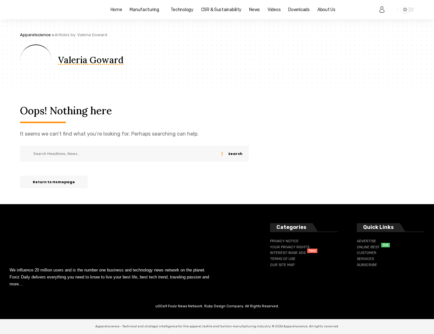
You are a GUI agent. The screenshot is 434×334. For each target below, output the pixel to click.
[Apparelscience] (60, 9)
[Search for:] (125, 154)
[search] (391, 9)
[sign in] (382, 9)
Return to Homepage (54, 181)
